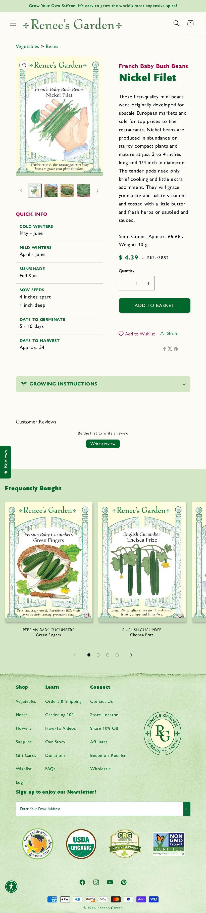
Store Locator (104, 714)
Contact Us (101, 701)
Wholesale (100, 768)
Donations (55, 755)
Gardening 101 (59, 714)
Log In (22, 782)
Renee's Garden (110, 908)
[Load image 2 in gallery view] (51, 190)
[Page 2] (98, 655)
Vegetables (28, 46)
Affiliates (99, 741)
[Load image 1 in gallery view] (34, 190)
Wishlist (24, 768)
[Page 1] (89, 655)
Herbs (22, 714)
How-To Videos (60, 728)
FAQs (50, 768)
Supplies (24, 741)
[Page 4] (117, 655)
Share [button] (172, 333)
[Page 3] (108, 655)
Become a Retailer (108, 755)
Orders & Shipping (63, 701)
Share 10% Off (104, 728)
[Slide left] (21, 190)
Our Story (55, 741)
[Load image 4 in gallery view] (83, 190)
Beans (52, 46)
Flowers (23, 728)
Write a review (103, 443)
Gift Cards (26, 755)
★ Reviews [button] (6, 462)
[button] (13, 23)
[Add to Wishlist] (86, 616)
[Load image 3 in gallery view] (67, 190)
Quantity (127, 270)
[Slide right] (97, 190)
